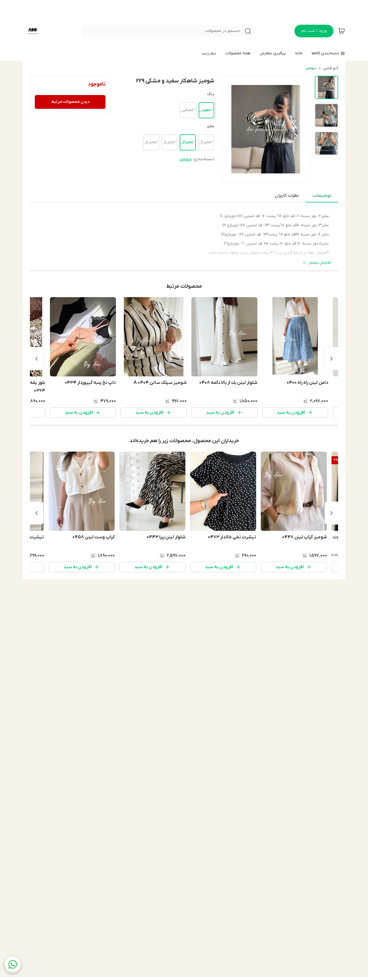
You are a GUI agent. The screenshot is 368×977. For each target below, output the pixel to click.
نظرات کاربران (287, 195)
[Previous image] (229, 129)
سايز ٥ (151, 142)
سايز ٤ (169, 142)
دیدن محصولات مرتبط (70, 102)
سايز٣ (188, 142)
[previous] (331, 358)
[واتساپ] (13, 964)
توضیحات (322, 195)
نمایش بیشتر (320, 262)
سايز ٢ (206, 142)
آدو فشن (330, 68)
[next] (36, 358)
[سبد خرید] (341, 31)
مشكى (187, 110)
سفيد (206, 110)
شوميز (311, 68)
